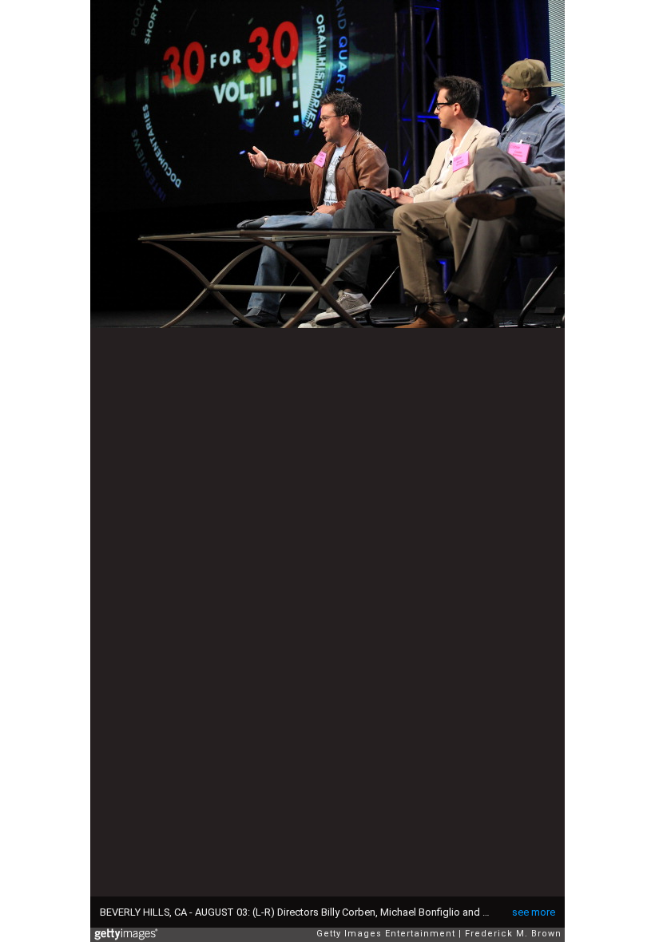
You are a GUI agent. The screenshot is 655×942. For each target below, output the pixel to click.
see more (533, 912)
